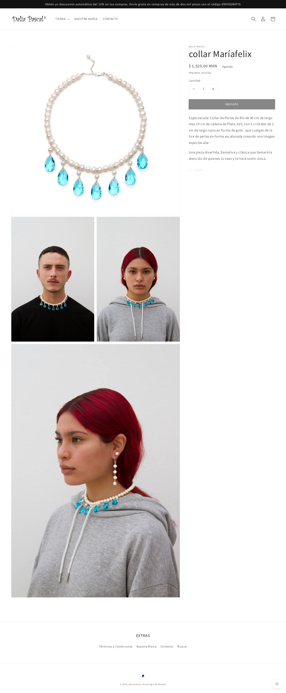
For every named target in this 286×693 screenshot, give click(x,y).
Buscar (182, 646)
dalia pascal (135, 684)
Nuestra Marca (146, 646)
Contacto (167, 646)
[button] (62, 19)
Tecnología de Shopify (154, 684)
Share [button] (198, 170)
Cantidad (195, 80)
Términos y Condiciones (116, 646)
